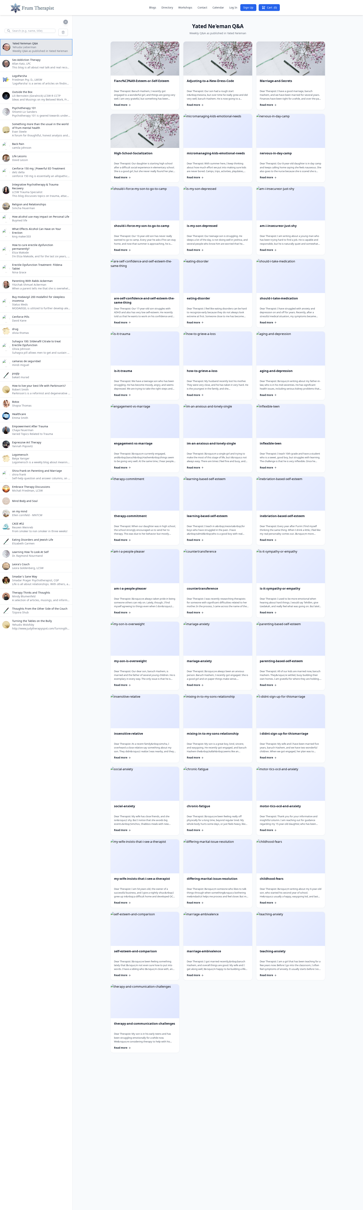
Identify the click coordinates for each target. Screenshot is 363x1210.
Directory (167, 7)
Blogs (152, 7)
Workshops (185, 7)
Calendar (218, 7)
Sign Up (248, 7)
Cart (272, 7)
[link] (144, 75)
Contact (202, 7)
